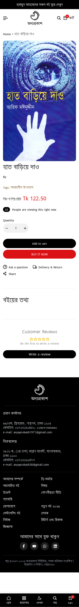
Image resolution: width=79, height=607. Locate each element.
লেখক (44, 513)
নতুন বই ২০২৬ (50, 506)
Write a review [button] (39, 354)
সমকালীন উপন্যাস (22, 187)
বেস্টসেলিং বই (11, 513)
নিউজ (6, 520)
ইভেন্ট (6, 493)
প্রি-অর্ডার (46, 479)
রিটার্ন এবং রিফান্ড (52, 520)
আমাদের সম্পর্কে (13, 479)
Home (7, 34)
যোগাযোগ (9, 506)
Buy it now (39, 254)
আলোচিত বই (11, 486)
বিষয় (44, 486)
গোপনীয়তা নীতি (51, 493)
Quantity (8, 220)
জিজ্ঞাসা (8, 527)
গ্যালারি (7, 499)
